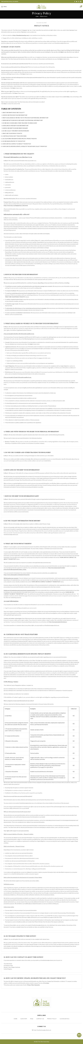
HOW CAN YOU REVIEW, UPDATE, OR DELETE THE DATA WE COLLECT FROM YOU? (25, 146)
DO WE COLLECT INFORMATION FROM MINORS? (16, 130)
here (62, 52)
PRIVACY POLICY (51, 1018)
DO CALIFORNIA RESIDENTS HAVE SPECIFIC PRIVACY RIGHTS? (20, 138)
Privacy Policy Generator (33, 985)
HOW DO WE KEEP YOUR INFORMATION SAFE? (15, 128)
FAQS (31, 1018)
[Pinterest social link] (81, 1)
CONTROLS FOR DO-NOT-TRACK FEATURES (14, 136)
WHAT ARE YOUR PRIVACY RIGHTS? (12, 133)
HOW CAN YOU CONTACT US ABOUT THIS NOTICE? (17, 143)
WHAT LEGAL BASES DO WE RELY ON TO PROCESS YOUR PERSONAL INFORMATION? (25, 117)
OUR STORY (23, 1018)
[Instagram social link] (79, 1)
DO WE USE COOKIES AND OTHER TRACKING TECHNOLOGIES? (20, 123)
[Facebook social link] (75, 1)
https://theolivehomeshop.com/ (21, 35)
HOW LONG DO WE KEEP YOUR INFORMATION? (15, 125)
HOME (15, 1018)
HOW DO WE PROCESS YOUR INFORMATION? (15, 115)
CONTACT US (40, 1018)
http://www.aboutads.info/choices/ (58, 622)
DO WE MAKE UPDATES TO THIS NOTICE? (14, 141)
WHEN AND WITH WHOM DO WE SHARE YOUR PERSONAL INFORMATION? (23, 120)
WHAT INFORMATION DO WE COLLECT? (13, 112)
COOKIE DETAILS (64, 1018)
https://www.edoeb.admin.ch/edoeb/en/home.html (16, 574)
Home (37, 16)
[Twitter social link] (77, 1)
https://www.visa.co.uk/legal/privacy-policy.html (16, 205)
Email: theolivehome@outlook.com (42, 1030)
